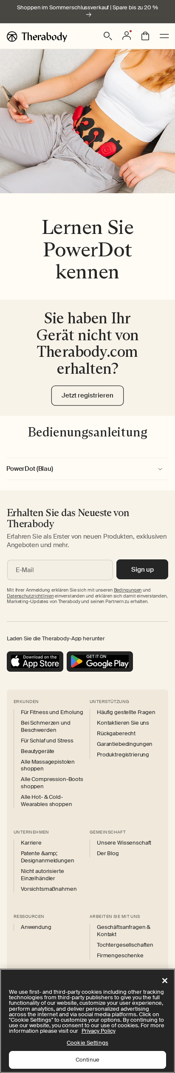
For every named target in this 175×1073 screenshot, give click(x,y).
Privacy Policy (99, 1030)
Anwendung (36, 927)
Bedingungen (128, 590)
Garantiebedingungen (124, 744)
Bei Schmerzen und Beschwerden (46, 727)
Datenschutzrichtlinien (30, 596)
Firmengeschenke (120, 955)
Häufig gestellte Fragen (126, 712)
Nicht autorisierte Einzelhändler (42, 875)
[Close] (164, 980)
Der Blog (108, 853)
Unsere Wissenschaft (124, 842)
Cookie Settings (87, 1042)
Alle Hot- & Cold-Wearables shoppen (46, 801)
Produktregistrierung (123, 754)
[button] (108, 36)
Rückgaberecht (116, 733)
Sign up (142, 569)
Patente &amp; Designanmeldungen (47, 857)
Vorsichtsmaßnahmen (48, 889)
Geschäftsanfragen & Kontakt (123, 931)
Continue (87, 1059)
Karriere (31, 842)
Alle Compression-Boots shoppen (52, 783)
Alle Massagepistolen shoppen (48, 766)
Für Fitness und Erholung (52, 712)
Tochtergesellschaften (125, 945)
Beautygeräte (37, 751)
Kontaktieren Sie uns (123, 723)
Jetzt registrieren (87, 395)
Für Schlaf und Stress (47, 740)
